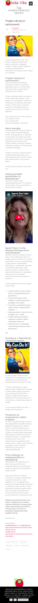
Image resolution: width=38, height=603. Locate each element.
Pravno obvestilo (23, 600)
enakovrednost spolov (12, 542)
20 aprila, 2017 (22, 30)
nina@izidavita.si (25, 525)
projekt (16, 545)
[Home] (16, 3)
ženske (8, 549)
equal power (23, 542)
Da (11, 600)
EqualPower (16, 32)
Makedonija (9, 545)
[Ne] (36, 595)
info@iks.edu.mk (10, 532)
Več (6, 333)
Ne (15, 600)
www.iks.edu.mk (10, 530)
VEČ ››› (30, 597)
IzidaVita (16, 28)
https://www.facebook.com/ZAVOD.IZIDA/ (18, 527)
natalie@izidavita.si (11, 525)
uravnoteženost (25, 545)
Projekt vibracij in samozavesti (15, 22)
